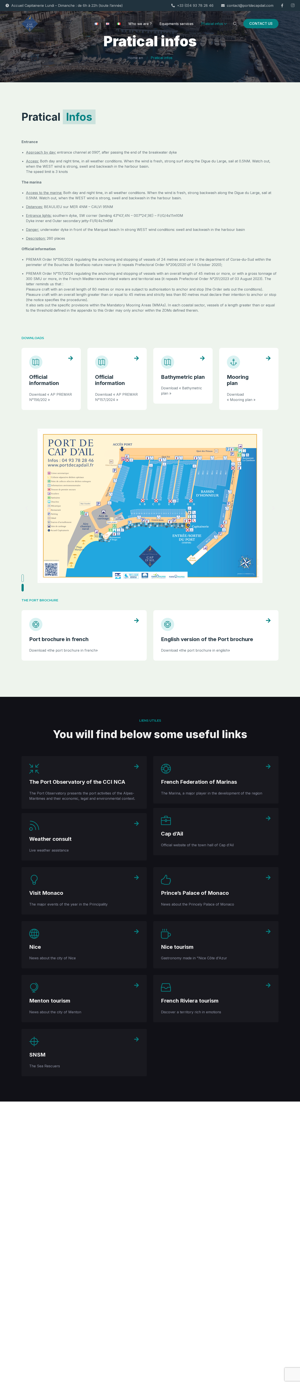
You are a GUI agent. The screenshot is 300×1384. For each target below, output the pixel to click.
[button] (23, 578)
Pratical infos (212, 24)
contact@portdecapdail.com (250, 5)
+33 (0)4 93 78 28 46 (195, 5)
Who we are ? (140, 24)
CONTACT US (261, 23)
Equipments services (176, 24)
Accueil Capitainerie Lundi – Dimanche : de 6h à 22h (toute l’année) (67, 5)
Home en (135, 58)
